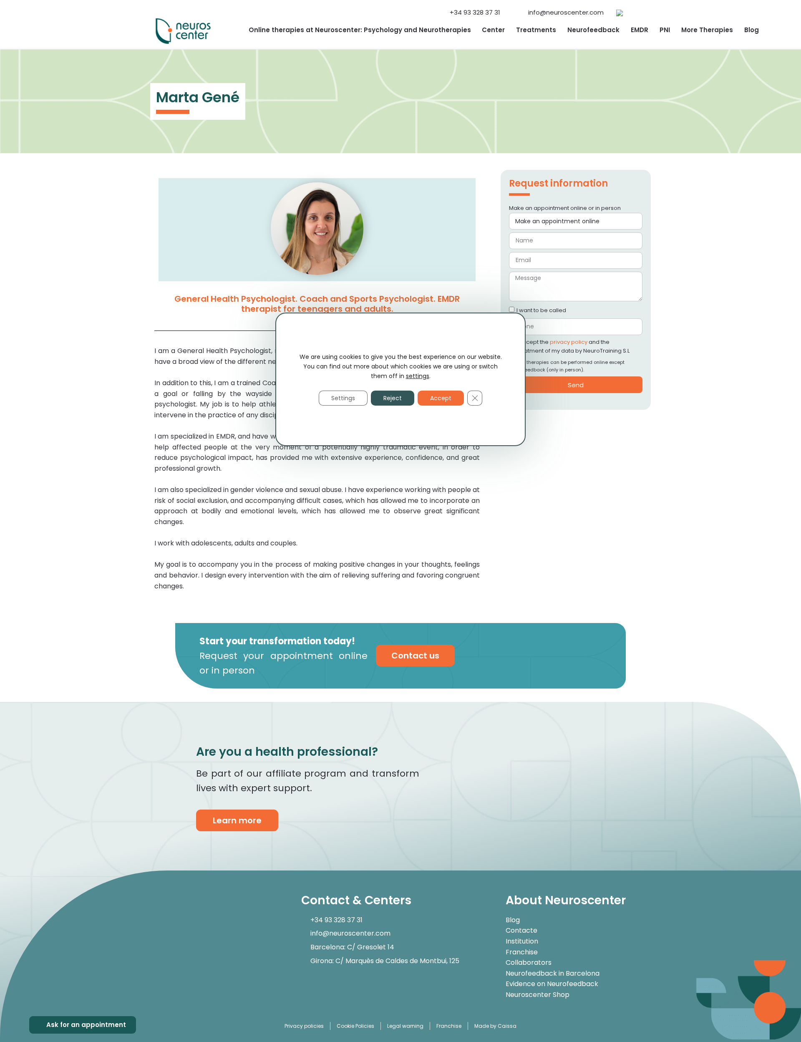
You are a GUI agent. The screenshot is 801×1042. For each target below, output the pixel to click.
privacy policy (568, 342)
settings (417, 376)
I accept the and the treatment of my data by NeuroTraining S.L (573, 346)
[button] (643, 8)
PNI (665, 29)
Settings (343, 398)
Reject (392, 398)
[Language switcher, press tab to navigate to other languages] (619, 13)
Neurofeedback (593, 29)
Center (493, 29)
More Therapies (707, 29)
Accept (440, 398)
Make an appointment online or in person (565, 208)
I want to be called (541, 310)
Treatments (536, 29)
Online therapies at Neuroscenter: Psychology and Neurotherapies (360, 29)
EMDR (639, 29)
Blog (751, 29)
